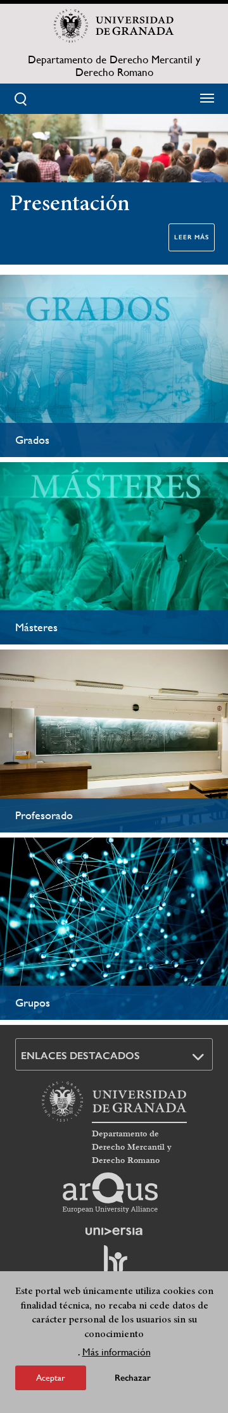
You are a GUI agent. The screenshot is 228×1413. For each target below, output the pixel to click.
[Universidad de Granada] (114, 26)
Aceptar (50, 1377)
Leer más (191, 237)
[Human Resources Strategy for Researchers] (114, 1264)
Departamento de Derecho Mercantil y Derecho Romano (114, 65)
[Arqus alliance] (110, 1192)
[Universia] (114, 1231)
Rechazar (133, 1377)
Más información (116, 1352)
